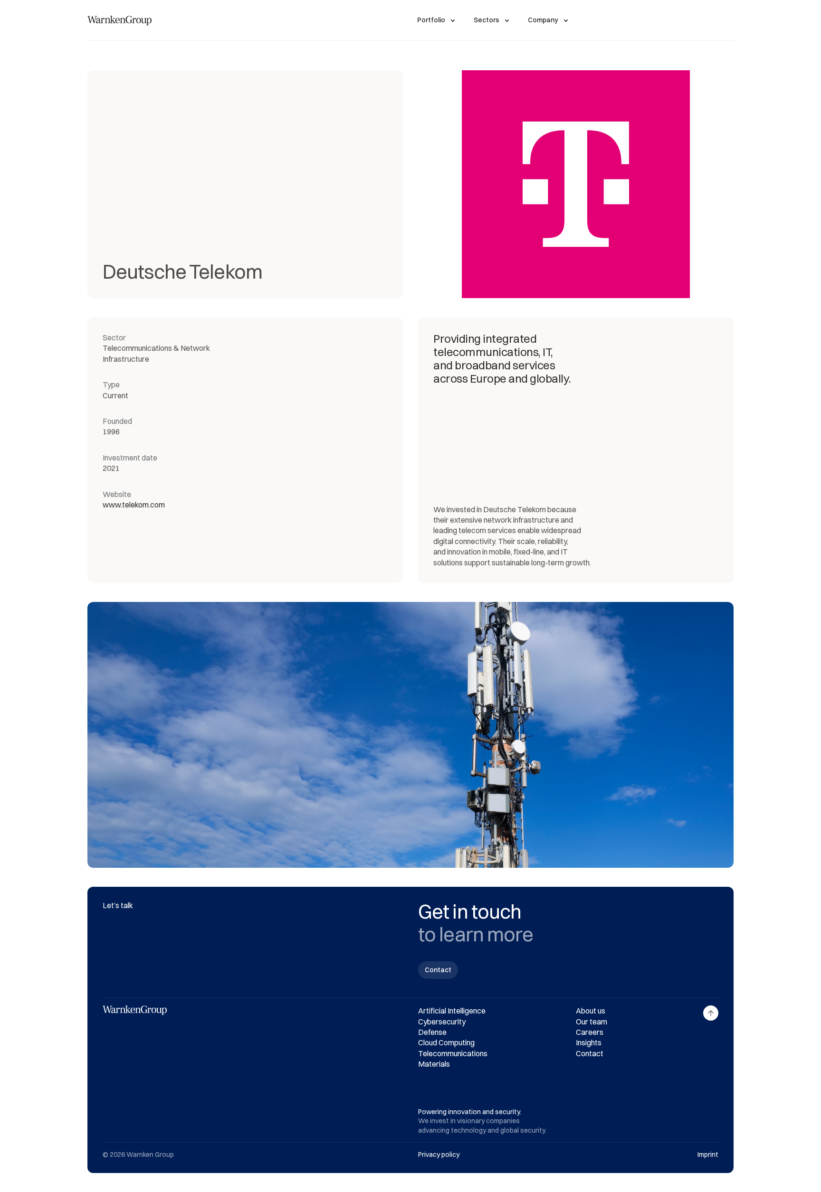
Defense (432, 1032)
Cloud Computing (446, 1042)
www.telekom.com (134, 504)
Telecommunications (452, 1053)
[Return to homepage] (119, 20)
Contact (589, 1053)
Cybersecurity (442, 1021)
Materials (434, 1064)
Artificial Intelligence (452, 1010)
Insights (588, 1042)
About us (590, 1010)
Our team (591, 1021)
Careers (589, 1032)
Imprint (707, 1154)
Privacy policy (438, 1154)
